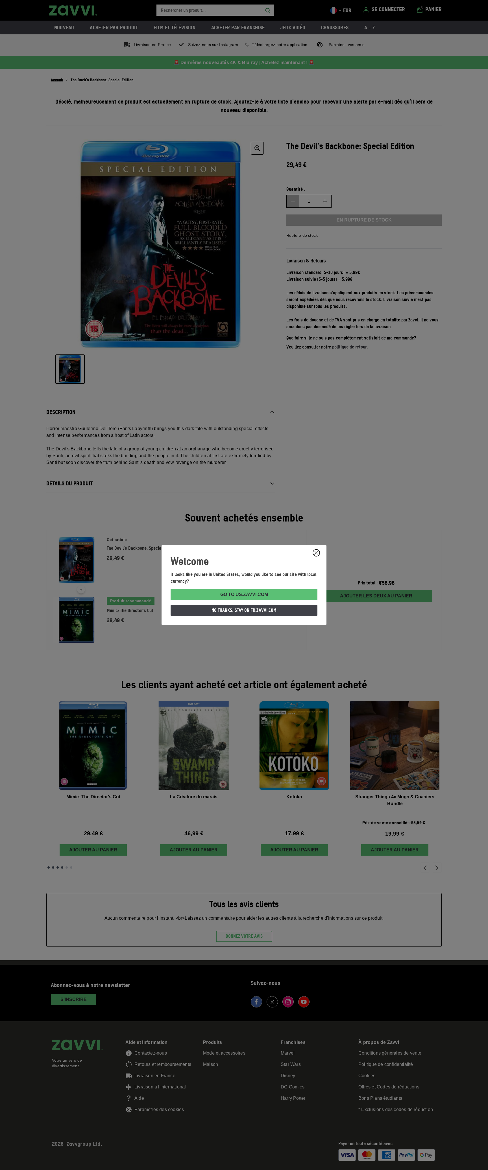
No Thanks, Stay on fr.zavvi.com (244, 610)
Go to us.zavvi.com (244, 594)
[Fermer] (316, 552)
